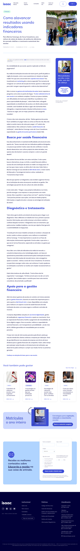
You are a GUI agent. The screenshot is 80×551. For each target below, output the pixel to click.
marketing (20, 81)
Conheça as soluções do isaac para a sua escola (22, 355)
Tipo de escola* (46, 456)
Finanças (6, 11)
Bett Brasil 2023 (35, 170)
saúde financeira (37, 127)
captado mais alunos (37, 79)
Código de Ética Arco (47, 506)
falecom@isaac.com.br (69, 536)
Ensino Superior (26, 3)
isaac (44, 109)
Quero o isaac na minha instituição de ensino (64, 90)
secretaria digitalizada (37, 315)
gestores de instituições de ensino (28, 91)
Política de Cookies (47, 519)
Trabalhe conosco (26, 514)
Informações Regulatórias (48, 522)
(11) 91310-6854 (67, 528)
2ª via (63, 4)
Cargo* (44, 448)
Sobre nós (42, 3)
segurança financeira (24, 317)
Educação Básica (15, 3)
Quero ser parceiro (51, 3)
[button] (72, 4)
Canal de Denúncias (47, 509)
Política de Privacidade (60, 477)
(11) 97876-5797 (67, 518)
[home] (7, 4)
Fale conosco (25, 509)
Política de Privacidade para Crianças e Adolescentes (49, 512)
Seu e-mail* (59, 442)
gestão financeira (16, 300)
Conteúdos (36, 4)
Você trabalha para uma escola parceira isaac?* (62, 456)
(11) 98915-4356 (67, 522)
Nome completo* (47, 442)
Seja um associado (28, 518)
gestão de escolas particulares (27, 132)
